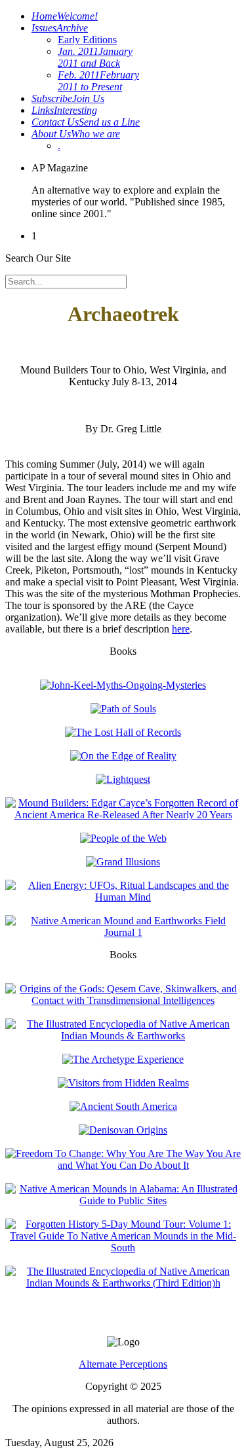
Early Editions (87, 39)
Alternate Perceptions (123, 1364)
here (181, 628)
